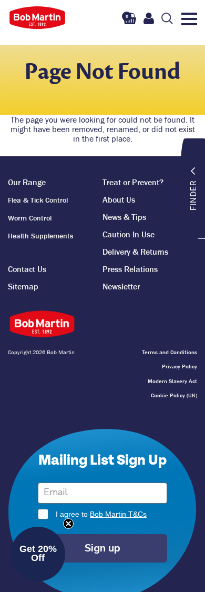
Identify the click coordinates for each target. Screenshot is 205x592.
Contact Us (27, 269)
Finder (193, 195)
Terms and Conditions (169, 352)
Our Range (27, 182)
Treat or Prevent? (132, 182)
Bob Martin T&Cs (118, 514)
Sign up (102, 548)
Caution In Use (128, 234)
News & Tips (124, 217)
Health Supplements (40, 235)
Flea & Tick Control (38, 200)
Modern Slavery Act (172, 381)
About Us (118, 199)
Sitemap (23, 286)
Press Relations (130, 269)
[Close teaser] (68, 523)
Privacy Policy (179, 366)
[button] (38, 554)
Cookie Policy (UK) (174, 395)
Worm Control (30, 218)
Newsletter (121, 286)
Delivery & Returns (135, 251)
